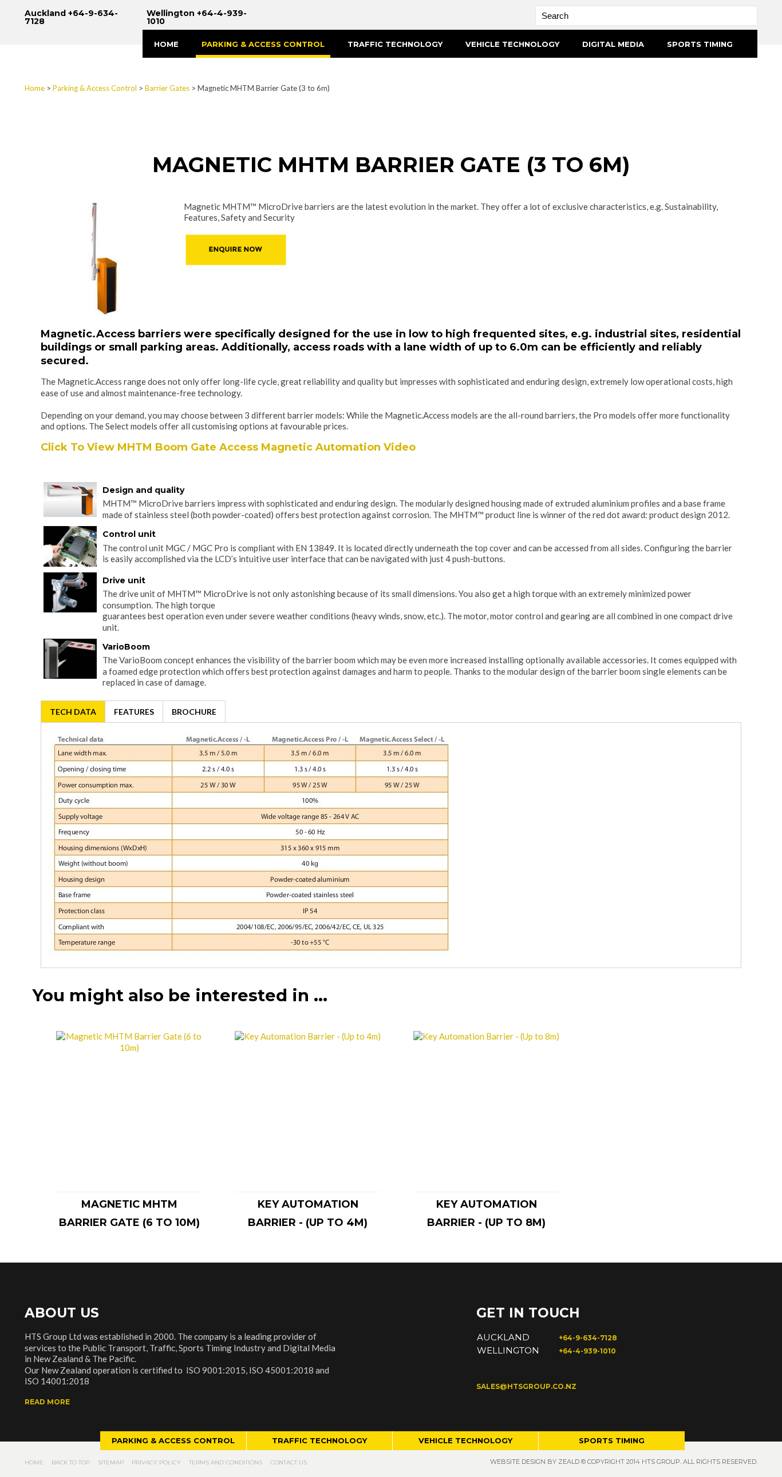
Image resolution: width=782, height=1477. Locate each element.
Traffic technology (319, 1440)
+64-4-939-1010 (587, 1351)
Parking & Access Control (263, 44)
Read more (47, 1402)
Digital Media (613, 44)
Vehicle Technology (512, 44)
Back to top (71, 1462)
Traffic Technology (395, 44)
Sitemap (111, 1462)
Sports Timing (700, 44)
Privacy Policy (156, 1462)
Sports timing (612, 1440)
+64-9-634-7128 (588, 1337)
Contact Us (288, 1462)
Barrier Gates (167, 88)
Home (166, 44)
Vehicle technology (465, 1440)
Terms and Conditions (225, 1462)
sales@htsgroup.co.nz (526, 1386)
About (169, 72)
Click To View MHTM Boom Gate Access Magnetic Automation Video (229, 447)
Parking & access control (173, 1440)
